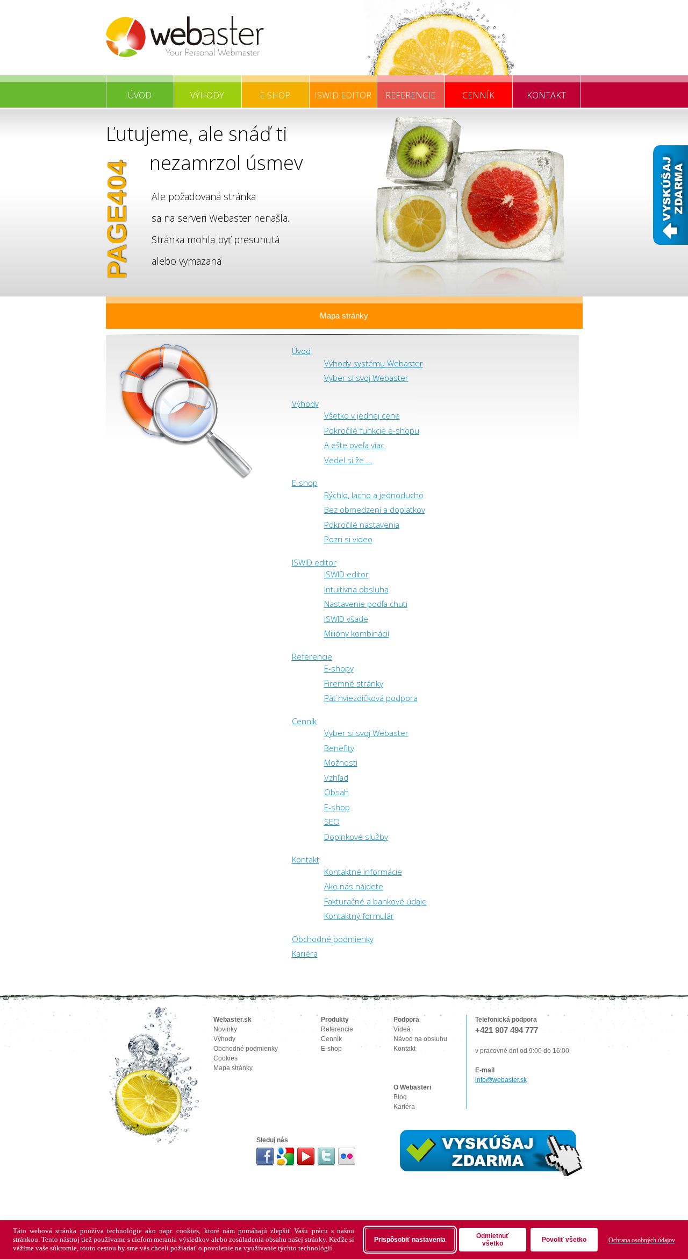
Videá (402, 1029)
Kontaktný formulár (359, 915)
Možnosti (340, 762)
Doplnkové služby (356, 836)
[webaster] (185, 36)
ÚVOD (140, 95)
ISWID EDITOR (342, 95)
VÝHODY (207, 95)
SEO (332, 821)
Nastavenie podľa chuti (365, 603)
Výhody (305, 403)
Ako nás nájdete (353, 886)
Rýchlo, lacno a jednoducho (374, 495)
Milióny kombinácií (356, 633)
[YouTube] (306, 1157)
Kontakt (305, 859)
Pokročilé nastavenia (361, 524)
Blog (400, 1097)
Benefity (339, 747)
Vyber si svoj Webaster (366, 377)
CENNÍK (478, 95)
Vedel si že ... (348, 460)
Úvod (301, 350)
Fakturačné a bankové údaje (375, 901)
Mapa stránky (344, 315)
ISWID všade (346, 618)
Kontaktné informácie (363, 871)
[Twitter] (326, 1157)
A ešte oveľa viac (354, 445)
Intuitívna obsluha (356, 589)
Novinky (225, 1029)
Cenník (304, 721)
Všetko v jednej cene (362, 415)
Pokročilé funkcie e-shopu (371, 430)
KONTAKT (546, 95)
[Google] (286, 1157)
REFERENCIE (410, 95)
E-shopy (339, 668)
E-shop (305, 482)
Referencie (312, 656)
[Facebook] (265, 1157)
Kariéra (305, 953)
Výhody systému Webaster (373, 363)
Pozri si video (348, 539)
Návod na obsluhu (420, 1039)
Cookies (225, 1058)
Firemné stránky (353, 683)
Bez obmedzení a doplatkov (374, 509)
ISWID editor (314, 562)
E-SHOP (275, 95)
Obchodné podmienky (333, 938)
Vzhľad (336, 777)
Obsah (336, 792)
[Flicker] (347, 1157)
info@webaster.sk (501, 1080)
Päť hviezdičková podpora (371, 697)
